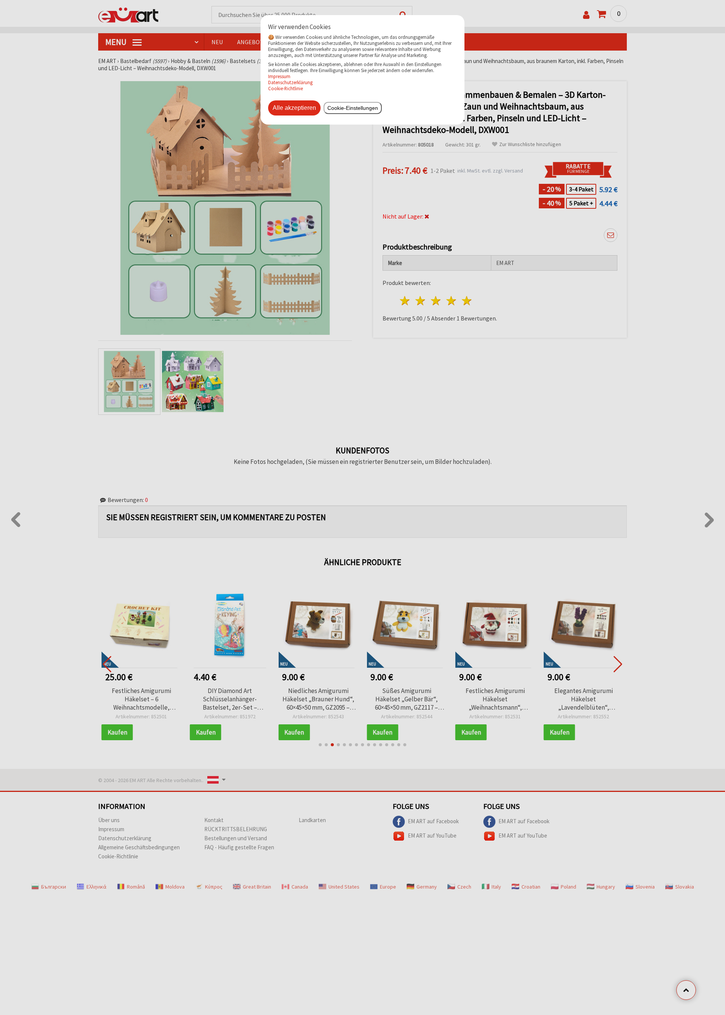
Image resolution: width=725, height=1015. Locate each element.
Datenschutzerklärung (290, 82)
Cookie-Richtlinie (285, 88)
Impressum (279, 76)
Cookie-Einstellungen (352, 108)
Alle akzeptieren (294, 108)
